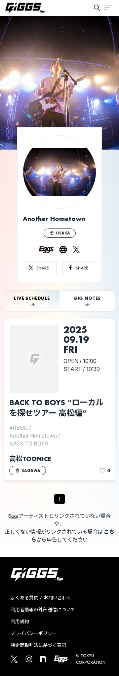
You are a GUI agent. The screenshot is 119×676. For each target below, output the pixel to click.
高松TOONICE (30, 458)
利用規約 (20, 621)
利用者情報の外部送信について (43, 610)
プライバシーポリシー (34, 633)
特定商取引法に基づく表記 (38, 645)
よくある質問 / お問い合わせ (41, 598)
